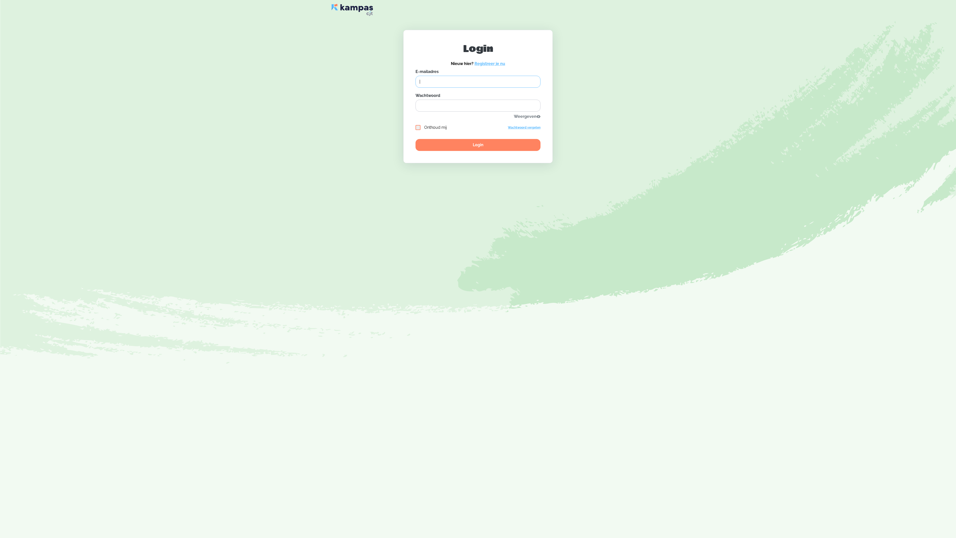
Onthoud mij (435, 127)
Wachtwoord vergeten (524, 127)
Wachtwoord (428, 95)
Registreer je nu (490, 63)
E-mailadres (427, 71)
